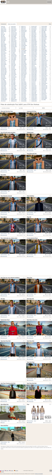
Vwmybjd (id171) (34, 99)
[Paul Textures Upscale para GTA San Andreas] (13, 204)
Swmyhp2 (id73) (34, 54)
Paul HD (29, 217)
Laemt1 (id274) (13, 85)
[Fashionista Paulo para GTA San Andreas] (13, 328)
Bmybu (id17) (3, 61)
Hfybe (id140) (13, 64)
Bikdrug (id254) (3, 44)
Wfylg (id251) (43, 41)
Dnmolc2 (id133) (14, 33)
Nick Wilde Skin (5, 404)
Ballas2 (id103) (3, 30)
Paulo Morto (4, 217)
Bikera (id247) (3, 45)
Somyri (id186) (33, 27)
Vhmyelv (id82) (34, 79)
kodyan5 (3, 422)
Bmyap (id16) (3, 56)
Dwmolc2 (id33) (14, 44)
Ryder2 (22, 54)
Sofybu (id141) (23, 94)
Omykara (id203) (24, 45)
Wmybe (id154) (44, 62)
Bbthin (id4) (3, 33)
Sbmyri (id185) (23, 70)
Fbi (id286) (13, 52)
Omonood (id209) (24, 41)
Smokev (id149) (24, 88)
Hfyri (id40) (13, 66)
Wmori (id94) (43, 55)
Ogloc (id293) (23, 37)
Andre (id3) (3, 26)
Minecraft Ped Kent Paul (7, 111)
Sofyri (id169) (23, 95)
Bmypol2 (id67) (3, 74)
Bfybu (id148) (3, 39)
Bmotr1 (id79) (3, 55)
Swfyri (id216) (33, 37)
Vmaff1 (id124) (33, 85)
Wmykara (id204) (44, 83)
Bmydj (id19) (3, 66)
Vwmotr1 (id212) (34, 97)
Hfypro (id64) (13, 65)
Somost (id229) (24, 100)
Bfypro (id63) (3, 40)
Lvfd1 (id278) (13, 95)
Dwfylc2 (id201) (14, 41)
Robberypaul (30, 132)
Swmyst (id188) (34, 56)
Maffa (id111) (23, 26)
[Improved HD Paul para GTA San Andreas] (39, 119)
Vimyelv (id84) (33, 80)
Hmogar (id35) (13, 69)
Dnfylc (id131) (13, 31)
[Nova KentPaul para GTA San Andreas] (13, 434)
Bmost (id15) (3, 54)
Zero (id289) (43, 99)
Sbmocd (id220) (24, 64)
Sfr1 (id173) (23, 78)
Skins (9, 127)
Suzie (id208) (33, 30)
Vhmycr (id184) (34, 78)
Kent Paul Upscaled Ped (7, 153)
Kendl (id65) (13, 84)
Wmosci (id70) (43, 56)
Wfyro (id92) (43, 45)
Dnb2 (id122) (13, 26)
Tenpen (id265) (34, 59)
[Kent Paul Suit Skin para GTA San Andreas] (39, 391)
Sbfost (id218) (23, 57)
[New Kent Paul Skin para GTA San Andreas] (13, 349)
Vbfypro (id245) (34, 68)
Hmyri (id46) (13, 78)
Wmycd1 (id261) (44, 70)
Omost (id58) (23, 44)
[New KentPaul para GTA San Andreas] (39, 204)
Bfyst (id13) (3, 42)
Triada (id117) (33, 61)
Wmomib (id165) (44, 51)
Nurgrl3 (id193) (24, 31)
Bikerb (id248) (3, 46)
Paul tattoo (3, 174)
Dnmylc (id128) (13, 35)
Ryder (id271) (23, 52)
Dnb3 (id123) (13, 27)
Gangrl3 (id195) (14, 55)
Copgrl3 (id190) (3, 83)
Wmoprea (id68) (44, 54)
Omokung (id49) (24, 40)
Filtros (50, 23)
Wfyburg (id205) (44, 36)
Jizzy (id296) (13, 83)
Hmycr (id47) (13, 75)
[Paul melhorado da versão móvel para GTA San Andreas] (13, 246)
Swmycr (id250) (34, 51)
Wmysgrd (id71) (44, 93)
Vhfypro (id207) (34, 75)
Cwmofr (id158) (3, 93)
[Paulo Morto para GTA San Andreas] (13, 225)
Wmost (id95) (43, 57)
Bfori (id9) (2, 35)
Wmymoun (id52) (44, 86)
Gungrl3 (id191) (14, 56)
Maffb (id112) (23, 27)
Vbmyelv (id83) (34, 74)
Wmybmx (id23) (44, 65)
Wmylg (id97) (43, 84)
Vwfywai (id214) (34, 95)
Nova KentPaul (4, 425)
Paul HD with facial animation (8, 132)
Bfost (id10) (3, 36)
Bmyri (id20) (3, 75)
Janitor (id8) (13, 80)
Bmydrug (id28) (3, 68)
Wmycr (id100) (43, 76)
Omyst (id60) (23, 47)
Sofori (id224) (23, 92)
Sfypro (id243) (23, 81)
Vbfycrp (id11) (33, 66)
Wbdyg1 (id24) (44, 28)
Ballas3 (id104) (3, 31)
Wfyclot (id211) (44, 37)
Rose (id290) (23, 51)
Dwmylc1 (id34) (14, 45)
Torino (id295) (33, 60)
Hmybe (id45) (13, 73)
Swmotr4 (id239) (34, 49)
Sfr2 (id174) (23, 79)
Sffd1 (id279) (23, 75)
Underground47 (4, 129)
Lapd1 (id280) (13, 88)
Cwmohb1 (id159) (4, 94)
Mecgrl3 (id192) (24, 30)
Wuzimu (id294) (44, 98)
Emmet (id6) (13, 47)
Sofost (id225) (23, 93)
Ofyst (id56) (23, 36)
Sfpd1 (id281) (23, 76)
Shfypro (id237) (24, 83)
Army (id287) (3, 27)
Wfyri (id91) (43, 44)
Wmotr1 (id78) (43, 59)
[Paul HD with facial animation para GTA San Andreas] (13, 141)
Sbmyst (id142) (23, 71)
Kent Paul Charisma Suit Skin (8, 383)
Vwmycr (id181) (44, 27)
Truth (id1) (33, 65)
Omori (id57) (23, 42)
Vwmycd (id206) (44, 26)
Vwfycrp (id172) (34, 90)
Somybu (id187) (34, 26)
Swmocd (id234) (34, 41)
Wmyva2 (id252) (44, 97)
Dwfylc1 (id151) (14, 40)
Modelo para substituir (12, 23)
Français (11, 470)
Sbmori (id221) (23, 65)
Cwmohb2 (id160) (4, 95)
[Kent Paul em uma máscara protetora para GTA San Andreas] (13, 286)
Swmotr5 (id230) (34, 50)
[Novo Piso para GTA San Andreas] (39, 286)
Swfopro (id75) (33, 33)
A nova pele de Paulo (32, 238)
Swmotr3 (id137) (34, 47)
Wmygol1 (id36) (44, 79)
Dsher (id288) (13, 36)
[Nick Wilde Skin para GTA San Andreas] (13, 413)
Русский (2, 470)
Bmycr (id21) (3, 65)
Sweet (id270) (33, 32)
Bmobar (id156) (3, 47)
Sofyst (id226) (23, 97)
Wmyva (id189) (44, 95)
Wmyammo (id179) (44, 60)
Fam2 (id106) (13, 50)
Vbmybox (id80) (34, 71)
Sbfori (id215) (23, 56)
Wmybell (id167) (44, 64)
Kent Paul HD (30, 298)
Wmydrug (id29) (44, 78)
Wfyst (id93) (43, 47)
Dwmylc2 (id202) (14, 46)
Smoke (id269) (23, 86)
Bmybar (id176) (3, 57)
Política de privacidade (39, 473)
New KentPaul (30, 195)
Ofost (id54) (23, 33)
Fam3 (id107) (13, 51)
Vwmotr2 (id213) (34, 98)
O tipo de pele (3, 23)
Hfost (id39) (13, 62)
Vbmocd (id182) (34, 70)
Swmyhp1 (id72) (34, 52)
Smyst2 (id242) (23, 90)
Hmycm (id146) (13, 74)
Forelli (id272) (13, 54)
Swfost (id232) (33, 36)
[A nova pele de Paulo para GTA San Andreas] (39, 246)
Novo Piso (29, 277)
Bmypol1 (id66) (3, 73)
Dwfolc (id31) (13, 39)
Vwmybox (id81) (34, 100)
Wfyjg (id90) (43, 40)
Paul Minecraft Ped (31, 153)
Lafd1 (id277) (13, 86)
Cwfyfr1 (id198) (3, 89)
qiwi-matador (4, 443)
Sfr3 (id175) (23, 80)
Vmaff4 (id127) (33, 89)
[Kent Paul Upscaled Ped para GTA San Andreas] (13, 162)
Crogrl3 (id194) (3, 84)
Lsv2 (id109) (13, 92)
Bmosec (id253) (3, 52)
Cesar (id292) (3, 80)
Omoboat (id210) (24, 39)
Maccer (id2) (13, 98)
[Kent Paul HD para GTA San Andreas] (39, 307)
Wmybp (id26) (43, 68)
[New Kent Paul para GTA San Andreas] (39, 370)
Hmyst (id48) (13, 79)
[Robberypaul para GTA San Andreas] (39, 141)
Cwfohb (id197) (3, 88)
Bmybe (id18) (3, 59)
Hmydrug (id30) (14, 76)
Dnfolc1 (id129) (13, 28)
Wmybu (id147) (44, 69)
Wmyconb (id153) (44, 75)
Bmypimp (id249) (4, 71)
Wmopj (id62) (43, 52)
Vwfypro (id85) (33, 92)
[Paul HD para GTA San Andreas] (39, 225)
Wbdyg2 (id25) (44, 30)
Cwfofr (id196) (3, 86)
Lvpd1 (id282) (13, 97)
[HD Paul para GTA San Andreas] (13, 307)
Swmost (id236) (34, 44)
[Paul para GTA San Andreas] (39, 413)
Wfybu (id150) (43, 35)
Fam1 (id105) (13, 49)
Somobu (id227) (24, 98)
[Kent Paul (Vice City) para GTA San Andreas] (39, 328)
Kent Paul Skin (30, 341)
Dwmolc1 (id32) (14, 42)
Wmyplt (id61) (43, 89)
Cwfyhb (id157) (3, 92)
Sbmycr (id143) (24, 69)
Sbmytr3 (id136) (24, 73)
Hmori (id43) (13, 70)
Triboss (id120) (34, 64)
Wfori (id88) (43, 31)
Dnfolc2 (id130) (13, 30)
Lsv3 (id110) (13, 93)
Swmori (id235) (34, 42)
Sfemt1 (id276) (23, 74)
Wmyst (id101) (43, 94)
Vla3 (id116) (33, 84)
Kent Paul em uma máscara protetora (10, 277)
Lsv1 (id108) (13, 90)
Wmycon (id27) (44, 74)
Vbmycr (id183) (34, 73)
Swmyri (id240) (34, 55)
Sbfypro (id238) (24, 59)
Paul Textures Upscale (6, 195)
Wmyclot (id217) (44, 73)
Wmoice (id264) (44, 50)
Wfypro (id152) (44, 42)
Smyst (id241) (23, 89)
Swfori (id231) (33, 35)
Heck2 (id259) (13, 59)
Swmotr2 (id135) (34, 46)
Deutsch (16, 470)
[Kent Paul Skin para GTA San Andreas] (39, 349)
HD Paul (3, 298)
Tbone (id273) (33, 57)
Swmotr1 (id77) (34, 45)
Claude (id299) (3, 81)
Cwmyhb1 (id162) (4, 98)
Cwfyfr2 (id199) (3, 90)
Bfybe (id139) (3, 37)
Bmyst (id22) (3, 76)
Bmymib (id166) (3, 69)
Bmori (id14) (3, 51)
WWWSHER (30, 422)
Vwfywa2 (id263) (34, 94)
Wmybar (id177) (44, 61)
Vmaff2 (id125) (33, 86)
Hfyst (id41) (13, 68)
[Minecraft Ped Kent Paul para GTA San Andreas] (13, 119)
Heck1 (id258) (13, 57)
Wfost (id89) (43, 32)
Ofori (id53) (23, 32)
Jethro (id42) (13, 81)
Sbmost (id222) (24, 66)
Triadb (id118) (33, 62)
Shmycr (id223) (24, 84)
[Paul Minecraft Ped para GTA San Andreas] (39, 162)
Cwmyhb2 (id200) (4, 99)
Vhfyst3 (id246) (34, 76)
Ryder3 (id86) (23, 55)
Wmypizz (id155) (44, 88)
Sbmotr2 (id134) (24, 68)
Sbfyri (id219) (23, 60)
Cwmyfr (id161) (3, 97)
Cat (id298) (3, 79)
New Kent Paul (30, 362)
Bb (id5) (2, 32)
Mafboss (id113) (14, 100)
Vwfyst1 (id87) (33, 93)
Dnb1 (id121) (3, 100)
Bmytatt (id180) (3, 78)
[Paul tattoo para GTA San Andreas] (13, 183)
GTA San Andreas (4, 127)
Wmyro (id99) (43, 92)
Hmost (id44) (13, 71)
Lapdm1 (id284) (14, 89)
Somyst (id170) (34, 28)
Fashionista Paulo (5, 319)
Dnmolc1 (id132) (14, 32)
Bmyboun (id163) (4, 60)
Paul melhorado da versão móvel (9, 238)
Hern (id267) (13, 60)
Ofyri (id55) (23, 35)
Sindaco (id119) (24, 85)
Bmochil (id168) (3, 50)
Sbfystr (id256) (23, 62)
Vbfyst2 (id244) (34, 69)
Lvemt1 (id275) (13, 94)
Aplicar (43, 108)
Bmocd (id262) (3, 49)
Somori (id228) (23, 99)
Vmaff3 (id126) (33, 88)
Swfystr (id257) (34, 40)
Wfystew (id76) (44, 49)
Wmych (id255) (44, 71)
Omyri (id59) (23, 46)
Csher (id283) (3, 85)
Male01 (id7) (23, 28)
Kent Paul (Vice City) (32, 319)
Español (2, 471)
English (7, 470)
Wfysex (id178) (44, 46)
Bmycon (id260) (3, 64)
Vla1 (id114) (33, 81)
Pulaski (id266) (23, 50)
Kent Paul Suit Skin (32, 383)
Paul (28, 404)
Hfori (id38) (13, 61)
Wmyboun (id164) (44, 66)
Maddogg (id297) (14, 99)
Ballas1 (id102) (3, 28)
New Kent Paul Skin (6, 341)
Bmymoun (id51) (4, 70)
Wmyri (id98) (43, 90)
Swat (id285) (33, 31)
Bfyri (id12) (3, 41)
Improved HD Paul (31, 111)
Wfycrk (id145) (43, 39)
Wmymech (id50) (44, 85)
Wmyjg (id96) (43, 81)
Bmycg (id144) (3, 62)
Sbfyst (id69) (23, 61)
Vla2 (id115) (33, 83)
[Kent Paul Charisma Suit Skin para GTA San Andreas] (13, 391)
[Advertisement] (26, 13)
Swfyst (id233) (33, 39)
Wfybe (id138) (43, 33)
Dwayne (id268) (14, 37)
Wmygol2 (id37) (44, 80)
